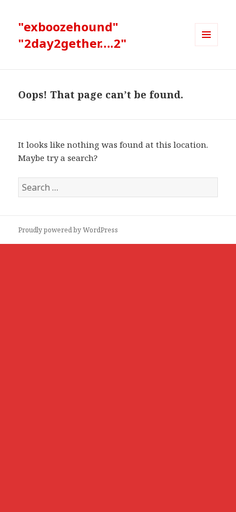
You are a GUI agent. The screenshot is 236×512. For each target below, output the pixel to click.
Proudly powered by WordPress (68, 230)
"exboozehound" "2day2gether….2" (72, 34)
